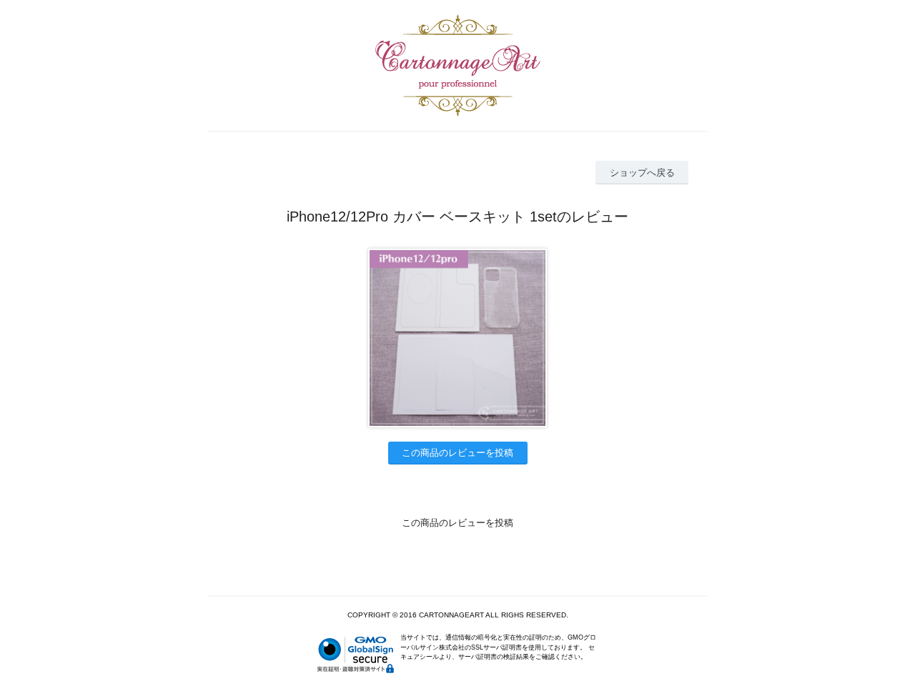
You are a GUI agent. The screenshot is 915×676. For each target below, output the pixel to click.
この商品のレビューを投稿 (457, 452)
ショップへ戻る (642, 172)
